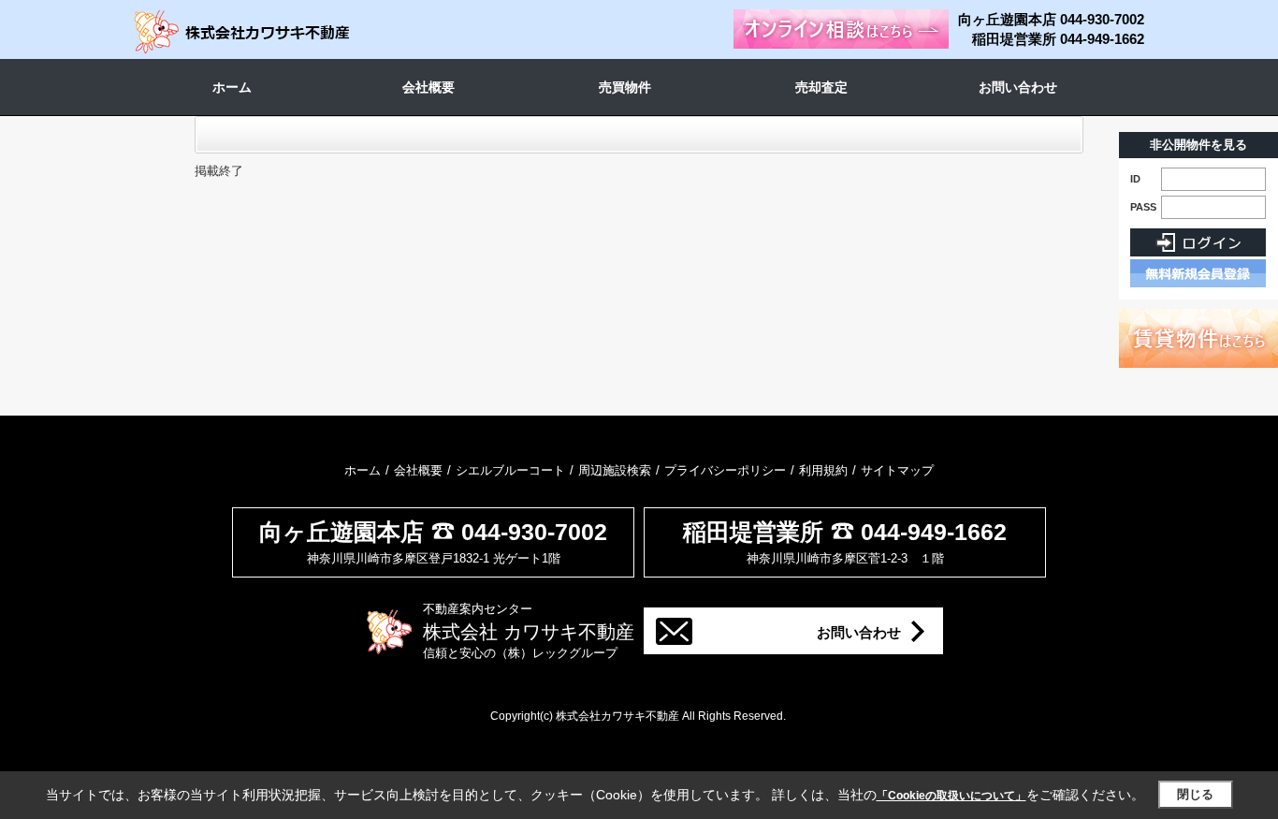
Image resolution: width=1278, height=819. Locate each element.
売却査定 (821, 87)
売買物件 (625, 87)
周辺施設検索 (614, 470)
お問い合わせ (1018, 87)
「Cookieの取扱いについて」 (951, 795)
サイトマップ (897, 470)
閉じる (1195, 794)
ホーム (232, 87)
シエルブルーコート (510, 470)
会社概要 (428, 87)
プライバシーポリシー (725, 470)
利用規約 (823, 470)
